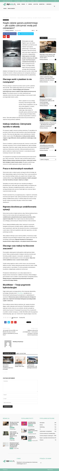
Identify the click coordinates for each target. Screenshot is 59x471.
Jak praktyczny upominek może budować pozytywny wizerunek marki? (47, 147)
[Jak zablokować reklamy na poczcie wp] (24, 431)
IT (26, 4)
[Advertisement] (29, 14)
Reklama (32, 1)
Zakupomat (23, 1)
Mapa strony (50, 469)
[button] (54, 6)
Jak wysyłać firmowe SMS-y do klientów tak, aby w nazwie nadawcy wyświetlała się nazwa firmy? (10, 333)
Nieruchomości (11, 8)
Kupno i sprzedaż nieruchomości (47, 437)
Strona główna (17, 1)
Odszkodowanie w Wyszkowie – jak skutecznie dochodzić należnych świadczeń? (48, 124)
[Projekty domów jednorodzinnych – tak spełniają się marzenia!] (32, 360)
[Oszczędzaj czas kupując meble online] (20, 360)
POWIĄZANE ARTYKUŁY (9, 353)
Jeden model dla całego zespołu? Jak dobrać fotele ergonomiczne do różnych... (47, 78)
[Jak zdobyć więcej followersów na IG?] (24, 424)
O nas (28, 1)
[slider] (7, 317)
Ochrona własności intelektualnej (47, 433)
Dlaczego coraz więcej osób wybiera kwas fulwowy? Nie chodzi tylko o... (47, 56)
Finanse (23, 4)
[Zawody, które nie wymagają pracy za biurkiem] (24, 438)
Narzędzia (48, 4)
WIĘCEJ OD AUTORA (21, 353)
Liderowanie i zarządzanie (46, 431)
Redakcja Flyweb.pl (9, 30)
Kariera (30, 4)
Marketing (41, 4)
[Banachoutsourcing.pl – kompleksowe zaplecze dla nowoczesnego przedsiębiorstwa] (48, 91)
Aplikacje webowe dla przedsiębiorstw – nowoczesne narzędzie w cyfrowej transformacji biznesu (30, 333)
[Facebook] (55, 1)
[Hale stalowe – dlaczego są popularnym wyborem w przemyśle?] (8, 360)
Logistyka (35, 4)
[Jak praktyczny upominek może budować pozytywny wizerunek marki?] (48, 137)
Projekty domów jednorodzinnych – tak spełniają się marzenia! (32, 366)
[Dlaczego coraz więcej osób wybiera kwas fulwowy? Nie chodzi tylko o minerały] (48, 47)
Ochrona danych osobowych (46, 435)
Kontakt (36, 1)
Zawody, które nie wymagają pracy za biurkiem (32, 438)
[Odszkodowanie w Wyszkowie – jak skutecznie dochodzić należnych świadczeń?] (48, 115)
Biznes (18, 4)
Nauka (5, 8)
